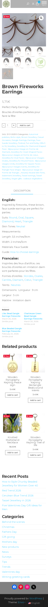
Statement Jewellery (11, 175)
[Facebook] (14, 587)
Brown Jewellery (29, 137)
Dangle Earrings (19, 140)
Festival (21, 143)
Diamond (7, 221)
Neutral (24, 172)
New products (10, 546)
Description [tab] (22, 190)
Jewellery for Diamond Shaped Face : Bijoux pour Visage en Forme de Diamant (24, 149)
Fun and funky (32, 143)
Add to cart (25, 125)
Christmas (8, 527)
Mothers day (9, 541)
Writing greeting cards (16, 576)
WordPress (35, 598)
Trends (6, 566)
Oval (21, 217)
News (5, 552)
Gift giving (8, 536)
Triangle (28, 221)
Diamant (17, 279)
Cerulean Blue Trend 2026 (17, 495)
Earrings (31, 140)
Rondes (28, 276)
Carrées (6, 279)
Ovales (38, 276)
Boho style (15, 137)
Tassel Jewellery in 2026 (16, 500)
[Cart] (37, 4)
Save (7, 17)
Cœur (27, 279)
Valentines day (11, 571)
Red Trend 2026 (11, 490)
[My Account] (33, 4)
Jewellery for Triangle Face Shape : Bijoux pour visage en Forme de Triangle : (22, 170)
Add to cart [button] (12, 395)
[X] (33, 587)
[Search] (27, 4)
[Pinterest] (20, 587)
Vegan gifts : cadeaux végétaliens (26, 178)
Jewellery (11, 146)
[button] (41, 18)
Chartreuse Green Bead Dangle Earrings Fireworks (33, 316)
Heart (18, 221)
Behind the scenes (13, 522)
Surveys (6, 556)
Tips (4, 561)
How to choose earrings (24, 252)
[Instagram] (27, 587)
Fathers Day (9, 531)
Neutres (16, 285)
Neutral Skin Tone (37, 172)
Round (13, 217)
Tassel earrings (28, 175)
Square (29, 217)
